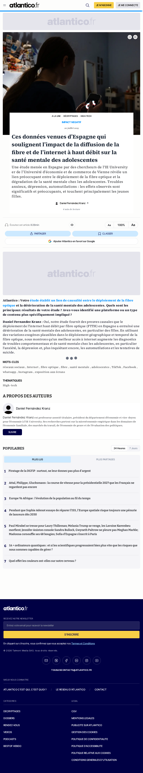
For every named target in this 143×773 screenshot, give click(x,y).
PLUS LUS (37, 459)
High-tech (86, 116)
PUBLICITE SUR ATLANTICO (87, 725)
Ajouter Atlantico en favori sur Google (74, 241)
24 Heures (119, 448)
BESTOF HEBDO (12, 745)
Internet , (34, 367)
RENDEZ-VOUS (11, 725)
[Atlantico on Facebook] (66, 660)
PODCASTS (9, 739)
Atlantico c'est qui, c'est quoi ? (25, 689)
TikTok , (117, 367)
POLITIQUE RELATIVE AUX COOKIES (91, 752)
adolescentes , (102, 367)
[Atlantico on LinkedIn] (77, 660)
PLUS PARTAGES (105, 459)
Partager (40, 233)
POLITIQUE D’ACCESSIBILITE (87, 745)
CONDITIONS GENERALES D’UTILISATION (94, 759)
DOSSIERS (8, 718)
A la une (56, 116)
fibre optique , (51, 367)
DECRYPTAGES (11, 711)
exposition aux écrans (50, 372)
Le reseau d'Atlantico (70, 689)
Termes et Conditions (83, 643)
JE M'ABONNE (104, 5)
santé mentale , (81, 367)
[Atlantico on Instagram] (87, 661)
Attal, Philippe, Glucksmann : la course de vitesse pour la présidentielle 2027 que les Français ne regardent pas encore (71, 485)
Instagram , (26, 372)
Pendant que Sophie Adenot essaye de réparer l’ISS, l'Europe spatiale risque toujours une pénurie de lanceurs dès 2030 (73, 512)
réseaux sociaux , (15, 367)
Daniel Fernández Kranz (72, 203)
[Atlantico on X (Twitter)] (56, 660)
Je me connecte (128, 5)
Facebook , (130, 367)
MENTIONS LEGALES (83, 718)
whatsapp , (10, 372)
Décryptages (70, 116)
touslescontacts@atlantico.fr (71, 670)
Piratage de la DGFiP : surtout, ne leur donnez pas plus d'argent (50, 470)
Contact (101, 689)
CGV (74, 711)
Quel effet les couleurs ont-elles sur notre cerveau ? (42, 560)
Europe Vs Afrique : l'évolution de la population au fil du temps (50, 498)
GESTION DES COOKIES (84, 732)
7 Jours (133, 448)
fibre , (65, 367)
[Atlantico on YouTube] (97, 661)
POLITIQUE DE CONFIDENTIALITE (90, 739)
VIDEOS (7, 732)
